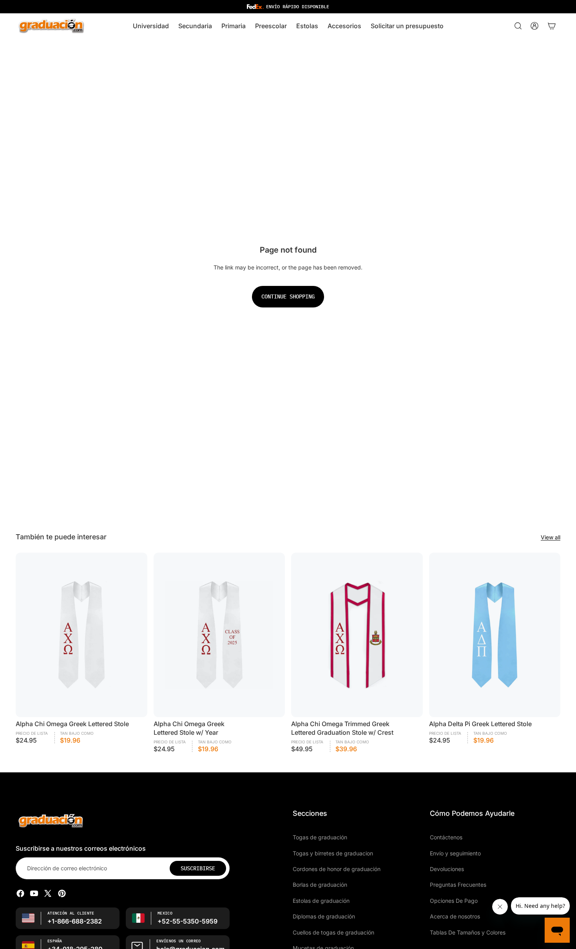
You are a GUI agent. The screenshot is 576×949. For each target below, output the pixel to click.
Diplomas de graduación (324, 916)
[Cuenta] (534, 25)
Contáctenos (446, 837)
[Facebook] (20, 893)
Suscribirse (198, 868)
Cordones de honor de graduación (336, 869)
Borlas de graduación (320, 884)
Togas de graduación (320, 837)
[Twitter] (48, 893)
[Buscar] (518, 25)
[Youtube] (34, 893)
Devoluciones (447, 869)
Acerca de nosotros (455, 916)
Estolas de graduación (321, 900)
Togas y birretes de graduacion (333, 853)
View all (550, 537)
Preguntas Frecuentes (458, 884)
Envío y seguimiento (455, 853)
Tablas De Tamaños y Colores (467, 932)
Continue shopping (288, 296)
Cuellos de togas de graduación (333, 932)
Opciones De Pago (454, 900)
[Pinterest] (62, 893)
